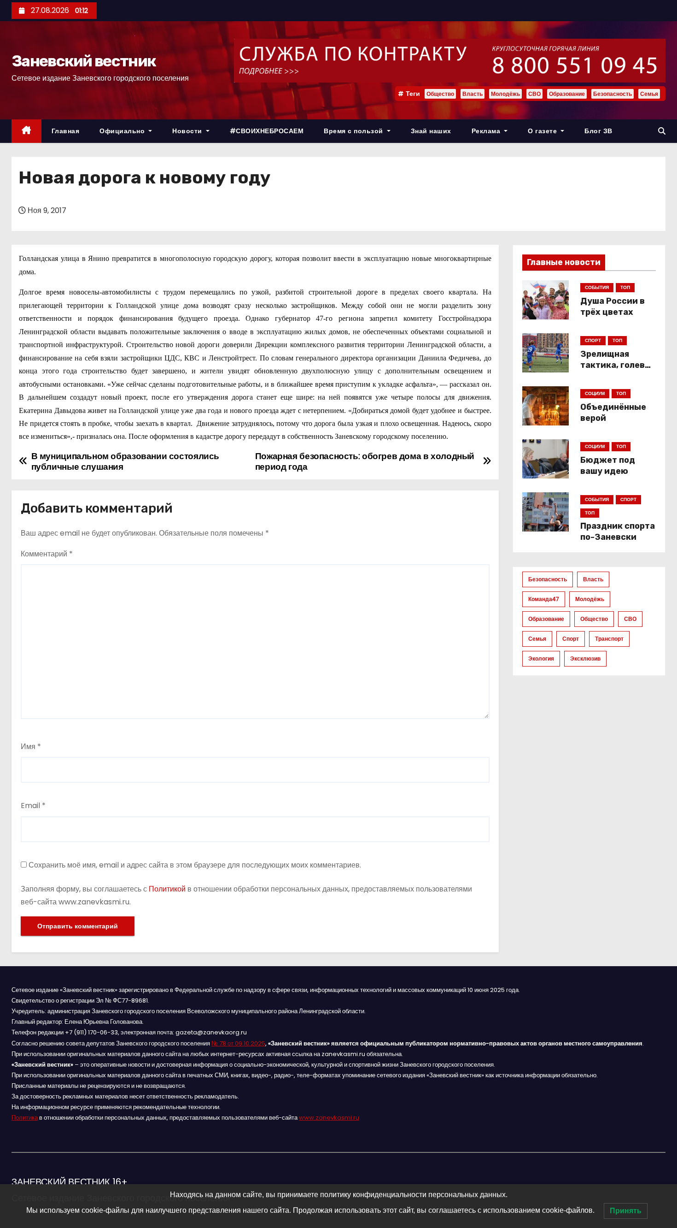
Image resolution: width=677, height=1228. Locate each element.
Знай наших (431, 131)
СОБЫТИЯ (597, 287)
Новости (188, 131)
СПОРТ (593, 340)
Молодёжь (505, 94)
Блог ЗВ (598, 131)
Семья (649, 94)
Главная (66, 131)
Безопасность (612, 94)
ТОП (625, 287)
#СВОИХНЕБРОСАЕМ (267, 131)
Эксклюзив (585, 658)
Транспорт (609, 639)
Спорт (570, 639)
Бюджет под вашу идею (607, 465)
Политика (25, 1117)
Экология (541, 658)
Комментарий (47, 554)
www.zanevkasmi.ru (329, 1117)
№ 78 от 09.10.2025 (238, 1043)
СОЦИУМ (595, 393)
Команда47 (543, 599)
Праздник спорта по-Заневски (617, 531)
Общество (440, 94)
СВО (534, 94)
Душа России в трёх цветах (612, 306)
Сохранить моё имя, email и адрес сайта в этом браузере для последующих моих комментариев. (195, 865)
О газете (543, 131)
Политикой (167, 889)
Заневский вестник (84, 61)
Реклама (487, 131)
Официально (123, 131)
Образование (567, 94)
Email (33, 805)
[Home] (26, 131)
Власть (472, 94)
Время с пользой (354, 131)
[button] (661, 131)
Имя (31, 746)
